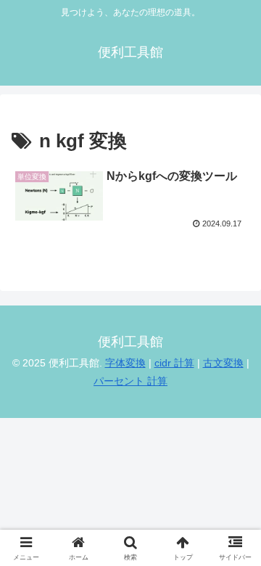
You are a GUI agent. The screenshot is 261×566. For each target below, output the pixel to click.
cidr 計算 (174, 363)
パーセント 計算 (130, 381)
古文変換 (223, 363)
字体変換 (125, 363)
